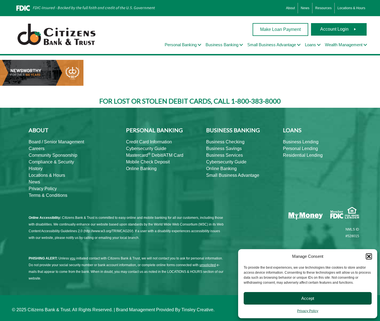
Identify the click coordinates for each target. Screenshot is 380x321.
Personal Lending (300, 148)
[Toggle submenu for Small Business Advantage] (299, 45)
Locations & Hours (351, 8)
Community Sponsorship (53, 155)
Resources (323, 8)
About (290, 8)
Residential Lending (303, 155)
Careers (37, 148)
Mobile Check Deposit (148, 162)
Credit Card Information (149, 141)
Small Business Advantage (232, 175)
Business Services (224, 155)
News (305, 8)
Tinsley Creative (197, 309)
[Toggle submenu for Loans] (319, 45)
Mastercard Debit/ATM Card (154, 155)
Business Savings (224, 148)
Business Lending (301, 141)
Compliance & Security (51, 162)
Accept (307, 298)
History (36, 168)
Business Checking (225, 141)
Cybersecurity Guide (146, 148)
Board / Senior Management (56, 141)
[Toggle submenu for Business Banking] (241, 45)
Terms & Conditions (48, 195)
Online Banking (141, 168)
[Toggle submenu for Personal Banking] (199, 45)
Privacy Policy (307, 311)
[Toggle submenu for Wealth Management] (365, 45)
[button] (369, 256)
